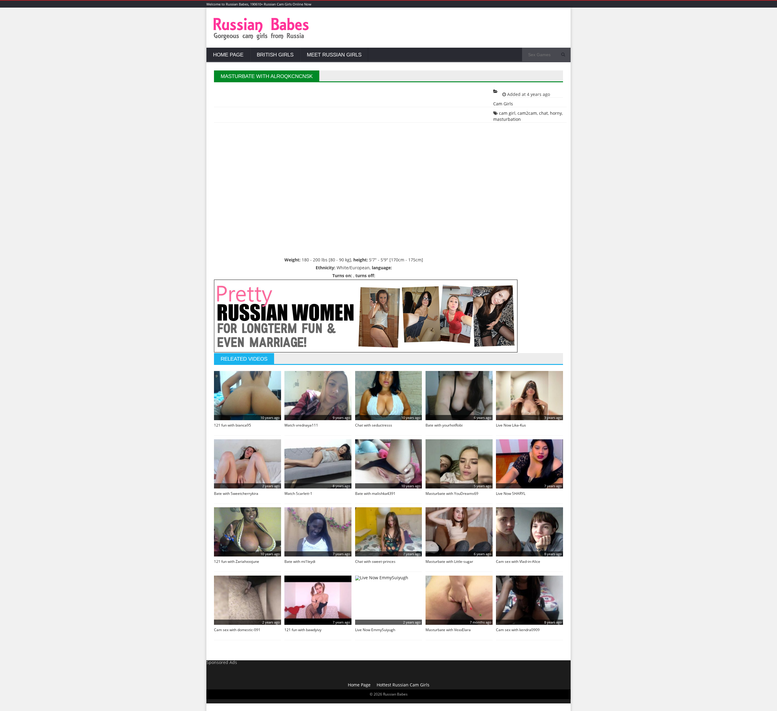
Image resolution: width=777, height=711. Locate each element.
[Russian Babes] (261, 39)
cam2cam (527, 113)
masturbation (507, 119)
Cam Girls (503, 104)
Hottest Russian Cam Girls (403, 685)
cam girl (507, 113)
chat (543, 113)
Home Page (228, 55)
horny (556, 113)
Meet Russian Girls (334, 55)
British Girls (275, 55)
